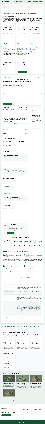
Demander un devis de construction (21, 13)
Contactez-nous (15, 415)
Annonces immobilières (11, 326)
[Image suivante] (41, 93)
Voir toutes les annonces (22, 71)
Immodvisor (7, 277)
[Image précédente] (3, 93)
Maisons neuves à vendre (21, 326)
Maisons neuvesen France (32, 13)
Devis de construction (28, 1)
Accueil (5, 326)
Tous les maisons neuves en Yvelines (9, 13)
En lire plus (15, 123)
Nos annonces (25, 411)
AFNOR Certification (30, 277)
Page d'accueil (25, 409)
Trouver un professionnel (17, 1)
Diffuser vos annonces (37, 1)
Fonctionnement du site (22, 422)
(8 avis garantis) (39, 116)
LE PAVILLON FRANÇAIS (16, 7)
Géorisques (28, 317)
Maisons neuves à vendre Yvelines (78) (32, 326)
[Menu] (43, 1)
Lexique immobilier (37, 411)
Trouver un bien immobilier (6, 1)
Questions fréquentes (37, 409)
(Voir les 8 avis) (26, 251)
